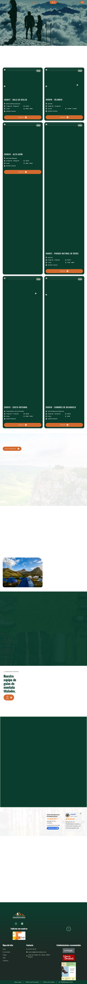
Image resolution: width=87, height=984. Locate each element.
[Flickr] (22, 924)
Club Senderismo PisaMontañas (53, 815)
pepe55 (73, 814)
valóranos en (52, 828)
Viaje (38, 71)
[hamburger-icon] (82, 2)
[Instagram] (16, 924)
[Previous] (63, 821)
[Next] (82, 821)
